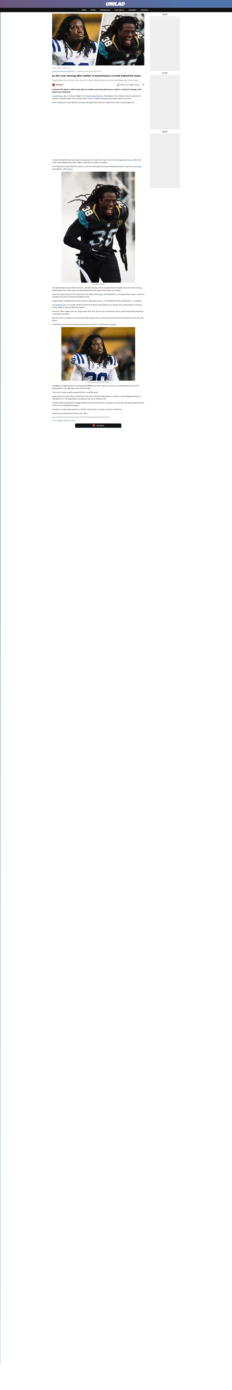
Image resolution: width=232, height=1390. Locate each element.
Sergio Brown (57, 96)
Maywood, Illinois (125, 160)
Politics (144, 10)
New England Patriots (95, 96)
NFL (70, 68)
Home (54, 68)
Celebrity (132, 10)
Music (93, 10)
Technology (105, 10)
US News (60, 420)
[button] (143, 85)
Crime (73, 420)
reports (70, 169)
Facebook (59, 305)
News (84, 10)
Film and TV (119, 10)
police (101, 294)
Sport (65, 68)
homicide (137, 166)
